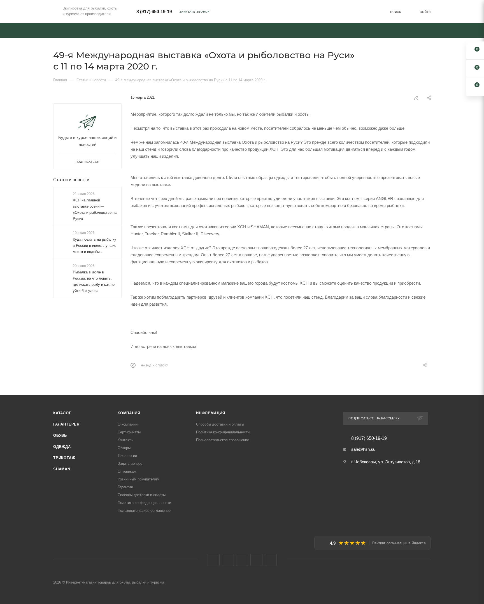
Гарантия (125, 487)
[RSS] (416, 98)
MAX (256, 560)
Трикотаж (64, 458)
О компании (128, 424)
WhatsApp (271, 560)
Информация (210, 413)
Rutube (242, 560)
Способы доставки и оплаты (142, 495)
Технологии (127, 456)
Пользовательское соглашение (144, 510)
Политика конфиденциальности (144, 503)
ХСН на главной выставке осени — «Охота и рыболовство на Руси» (95, 209)
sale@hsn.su (363, 449)
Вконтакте (214, 560)
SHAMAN (61, 469)
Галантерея (66, 424)
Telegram (228, 560)
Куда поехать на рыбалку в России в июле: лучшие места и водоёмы (94, 245)
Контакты (125, 440)
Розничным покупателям (138, 479)
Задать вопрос (130, 463)
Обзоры (124, 448)
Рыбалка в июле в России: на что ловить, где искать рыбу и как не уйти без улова (94, 281)
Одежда (62, 447)
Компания (129, 413)
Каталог (62, 413)
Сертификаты (129, 432)
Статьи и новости (71, 179)
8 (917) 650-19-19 (154, 11)
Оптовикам (127, 471)
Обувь (60, 435)
